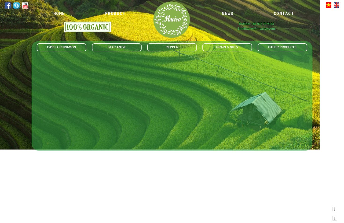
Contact (284, 13)
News (228, 13)
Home (59, 13)
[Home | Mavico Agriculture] (171, 25)
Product (115, 13)
